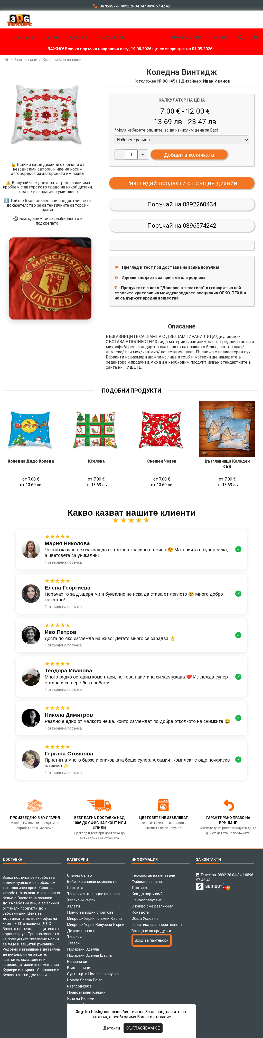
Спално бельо (79, 875)
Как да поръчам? (147, 894)
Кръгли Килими (80, 998)
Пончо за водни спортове (90, 912)
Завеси (73, 943)
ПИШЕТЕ (132, 367)
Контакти (140, 912)
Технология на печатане (153, 875)
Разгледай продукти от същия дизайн (181, 183)
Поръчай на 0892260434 (181, 204)
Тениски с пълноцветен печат (94, 894)
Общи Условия (145, 918)
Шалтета (75, 887)
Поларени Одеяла (83, 949)
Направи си (77, 961)
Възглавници (78, 967)
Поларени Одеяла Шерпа (89, 955)
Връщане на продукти (151, 931)
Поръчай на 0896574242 (181, 225)
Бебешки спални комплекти (92, 881)
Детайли (111, 1028)
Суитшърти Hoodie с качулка (93, 974)
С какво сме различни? (152, 906)
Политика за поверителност (157, 924)
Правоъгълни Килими (86, 992)
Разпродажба (79, 986)
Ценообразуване (147, 900)
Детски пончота (82, 931)
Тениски (74, 937)
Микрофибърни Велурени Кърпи (95, 924)
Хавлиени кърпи (81, 900)
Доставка (140, 887)
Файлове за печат (148, 881)
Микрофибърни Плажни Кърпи (94, 918)
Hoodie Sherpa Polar (84, 980)
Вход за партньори (151, 940)
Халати (73, 906)
